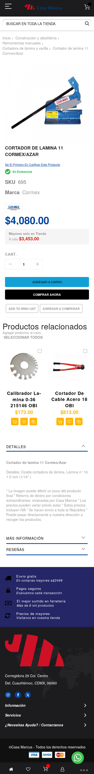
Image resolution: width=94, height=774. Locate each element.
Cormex (31, 192)
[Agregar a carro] (15, 421)
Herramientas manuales (22, 42)
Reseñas (15, 549)
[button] (24, 421)
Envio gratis (26, 576)
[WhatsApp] (77, 757)
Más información (25, 538)
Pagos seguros (28, 588)
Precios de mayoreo (33, 613)
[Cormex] (14, 208)
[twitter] (28, 695)
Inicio (7, 37)
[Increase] (37, 264)
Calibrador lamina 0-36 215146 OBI (24, 399)
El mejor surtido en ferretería (41, 601)
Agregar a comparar (61, 308)
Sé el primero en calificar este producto (32, 164)
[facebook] (18, 695)
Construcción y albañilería (36, 37)
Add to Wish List (22, 308)
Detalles (16, 446)
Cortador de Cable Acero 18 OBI (69, 399)
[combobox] (47, 23)
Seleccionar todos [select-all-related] (23, 337)
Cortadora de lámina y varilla (25, 48)
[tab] (47, 447)
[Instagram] (8, 695)
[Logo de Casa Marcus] (43, 7)
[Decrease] (10, 264)
